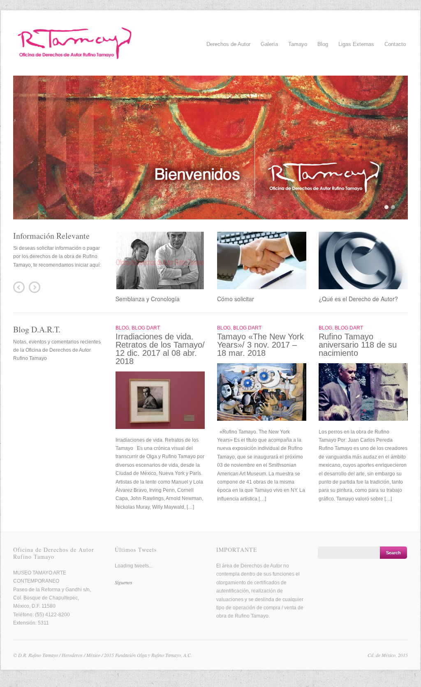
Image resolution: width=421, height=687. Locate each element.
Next (34, 287)
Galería (269, 43)
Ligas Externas (356, 44)
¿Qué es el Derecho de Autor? (358, 299)
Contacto (395, 44)
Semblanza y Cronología (148, 299)
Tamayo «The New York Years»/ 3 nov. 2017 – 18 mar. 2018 (260, 344)
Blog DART (146, 328)
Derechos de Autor (228, 43)
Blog (322, 44)
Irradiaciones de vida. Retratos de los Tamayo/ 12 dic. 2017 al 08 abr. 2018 (160, 349)
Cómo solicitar (235, 299)
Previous (19, 287)
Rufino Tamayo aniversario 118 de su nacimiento (358, 344)
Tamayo (297, 43)
